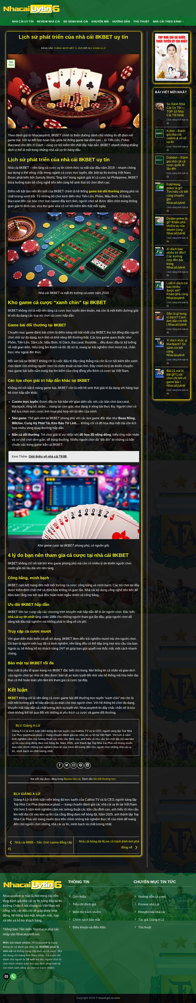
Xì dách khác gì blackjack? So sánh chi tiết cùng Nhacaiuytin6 (177, 348)
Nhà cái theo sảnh (167, 21)
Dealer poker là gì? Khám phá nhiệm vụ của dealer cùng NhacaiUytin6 (177, 226)
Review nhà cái (72, 778)
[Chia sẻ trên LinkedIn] (87, 765)
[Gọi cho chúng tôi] (13, 976)
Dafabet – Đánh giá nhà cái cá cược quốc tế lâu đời (177, 163)
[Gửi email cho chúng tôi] (6, 976)
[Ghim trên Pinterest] (80, 765)
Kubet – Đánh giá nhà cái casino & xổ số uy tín (176, 136)
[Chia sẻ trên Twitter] (67, 765)
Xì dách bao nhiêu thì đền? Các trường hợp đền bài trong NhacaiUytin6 (176, 258)
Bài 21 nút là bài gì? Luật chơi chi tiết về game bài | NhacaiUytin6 (176, 378)
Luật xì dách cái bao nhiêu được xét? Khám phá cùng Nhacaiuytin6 (177, 291)
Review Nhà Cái (48, 21)
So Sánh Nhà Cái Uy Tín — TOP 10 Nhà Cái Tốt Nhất (176, 109)
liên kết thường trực (104, 778)
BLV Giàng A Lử (97, 48)
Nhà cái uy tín (22, 21)
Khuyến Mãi (100, 21)
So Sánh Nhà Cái (75, 21)
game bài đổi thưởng (104, 191)
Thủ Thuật (141, 21)
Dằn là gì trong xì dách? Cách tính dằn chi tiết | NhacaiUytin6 (177, 319)
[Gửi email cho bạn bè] (73, 765)
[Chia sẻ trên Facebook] (60, 765)
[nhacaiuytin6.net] (31, 8)
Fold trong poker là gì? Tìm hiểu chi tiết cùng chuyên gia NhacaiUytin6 (177, 193)
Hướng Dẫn (121, 21)
